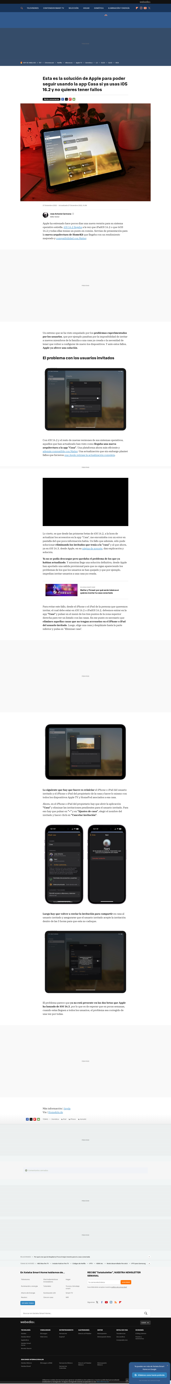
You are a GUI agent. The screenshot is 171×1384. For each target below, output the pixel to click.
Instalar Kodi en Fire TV (60, 1263)
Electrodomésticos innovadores (50, 1280)
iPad (64, 1119)
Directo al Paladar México (84, 1364)
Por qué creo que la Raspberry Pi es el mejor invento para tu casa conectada (62, 1257)
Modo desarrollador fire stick (117, 1263)
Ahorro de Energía (28, 1293)
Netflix (59, 62)
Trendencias (120, 1333)
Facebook (62, 99)
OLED (103, 62)
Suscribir (126, 1282)
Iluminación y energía (29, 1286)
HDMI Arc (99, 1263)
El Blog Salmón (141, 1333)
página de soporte (92, 548)
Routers (24, 1297)
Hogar (68, 1279)
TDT (40, 62)
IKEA (117, 62)
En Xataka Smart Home (87, 587)
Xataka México (26, 1363)
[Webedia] (145, 1)
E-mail (73, 99)
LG (97, 62)
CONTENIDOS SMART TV (53, 8)
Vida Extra (43, 1337)
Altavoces (68, 62)
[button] (61, 213)
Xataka (23, 1333)
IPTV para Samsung (138, 1263)
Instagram (141, 8)
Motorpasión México (102, 1364)
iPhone (73, 1119)
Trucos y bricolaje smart (72, 1287)
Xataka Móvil (25, 1337)
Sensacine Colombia (63, 1367)
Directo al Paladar (84, 1333)
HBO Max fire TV (43, 1263)
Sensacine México (66, 1363)
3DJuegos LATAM (46, 1363)
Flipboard (137, 8)
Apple (67, 1108)
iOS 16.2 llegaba (73, 227)
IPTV (91, 1263)
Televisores (25, 1279)
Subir (143, 1322)
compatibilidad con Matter (71, 238)
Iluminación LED (49, 1293)
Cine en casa (48, 1297)
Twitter (149, 8)
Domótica (88, 62)
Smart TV (69, 1293)
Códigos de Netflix (79, 1263)
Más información (103, 1382)
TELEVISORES (33, 8)
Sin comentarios (52, 99)
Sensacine (63, 1333)
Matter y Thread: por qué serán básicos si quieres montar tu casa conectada (99, 591)
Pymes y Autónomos (140, 1338)
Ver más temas (28, 1303)
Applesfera (25, 1340)
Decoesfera (120, 1337)
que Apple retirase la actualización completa (89, 455)
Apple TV (79, 62)
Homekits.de (55, 1112)
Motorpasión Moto (104, 1337)
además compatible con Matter (60, 451)
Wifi (67, 1297)
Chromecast (49, 62)
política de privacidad (119, 1287)
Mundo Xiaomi (26, 1348)
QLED (110, 62)
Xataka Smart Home (26, 1344)
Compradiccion (122, 1340)
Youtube (145, 8)
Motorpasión (102, 1333)
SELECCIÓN (74, 8)
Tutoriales (47, 1286)
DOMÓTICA (99, 8)
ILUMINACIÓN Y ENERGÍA (118, 8)
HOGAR (86, 8)
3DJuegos (43, 1333)
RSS (115, 1302)
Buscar (146, 1313)
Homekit (83, 1119)
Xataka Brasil (26, 1366)
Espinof (62, 1337)
